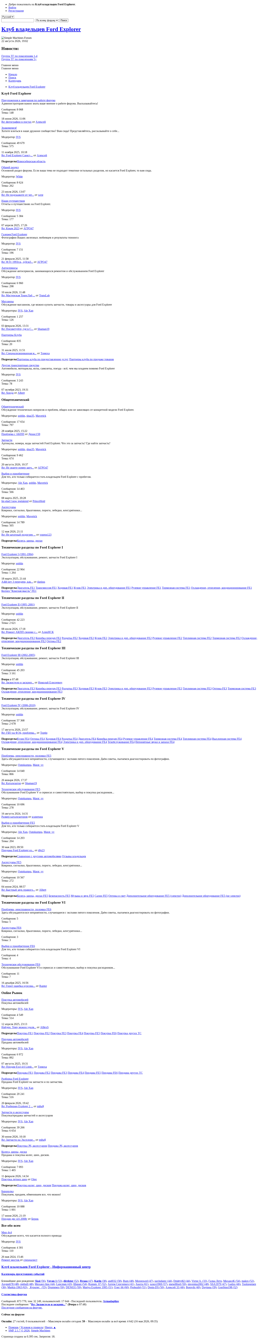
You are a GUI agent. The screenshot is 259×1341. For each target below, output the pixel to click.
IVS (18, 136)
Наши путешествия (13, 200)
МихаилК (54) (231, 1280)
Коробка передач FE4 (109, 738)
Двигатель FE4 (87, 738)
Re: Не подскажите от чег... (17, 194)
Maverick (41, 415)
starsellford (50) (177, 1284)
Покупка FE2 (42, 1033)
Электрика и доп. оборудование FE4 (85, 741)
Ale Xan (28, 310)
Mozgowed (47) (144, 1280)
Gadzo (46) (234, 1284)
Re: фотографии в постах (16, 121)
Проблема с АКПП (12, 434)
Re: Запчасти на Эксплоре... (18, 1139)
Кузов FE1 (80, 587)
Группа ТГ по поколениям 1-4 (19, 56)
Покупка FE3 (58, 1033)
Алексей (41, 121)
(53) (54, 1280)
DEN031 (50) (73, 1287)
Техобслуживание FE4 (121, 741)
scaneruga (37, 816)
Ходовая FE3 (86, 688)
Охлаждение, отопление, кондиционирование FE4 (31, 741)
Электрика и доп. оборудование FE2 (130, 638)
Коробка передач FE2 (48, 638)
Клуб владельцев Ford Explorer (41, 29)
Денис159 (34, 434)
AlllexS (44, 1027)
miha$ (40, 1106)
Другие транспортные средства (20, 365)
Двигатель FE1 (26, 587)
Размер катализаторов (14, 816)
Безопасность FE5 (59, 895)
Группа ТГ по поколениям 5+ (19, 59)
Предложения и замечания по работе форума (28, 100)
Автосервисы (9, 267)
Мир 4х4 (6, 1232)
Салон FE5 (101, 895)
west (40, 194)
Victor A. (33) (199, 1280)
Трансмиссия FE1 (46, 587)
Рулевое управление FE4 (138, 738)
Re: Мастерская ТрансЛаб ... (18, 295)
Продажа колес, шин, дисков (69, 1185)
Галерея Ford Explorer (14, 234)
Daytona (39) (209, 1287)
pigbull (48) (26, 1284)
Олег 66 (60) (121, 1287)
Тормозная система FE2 (226, 638)
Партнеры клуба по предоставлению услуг (43, 359)
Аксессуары (8, 507)
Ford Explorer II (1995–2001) (18, 604)
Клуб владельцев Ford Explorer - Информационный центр (46, 1267)
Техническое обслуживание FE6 (20, 964)
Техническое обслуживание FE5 (20, 789)
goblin (21, 415)
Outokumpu (24, 764)
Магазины (7, 301)
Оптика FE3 (219, 688)
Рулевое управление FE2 (167, 638)
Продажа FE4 (76, 1072)
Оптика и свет (117, 895)
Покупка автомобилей (14, 999)
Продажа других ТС (130, 1072)
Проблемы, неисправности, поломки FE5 (26, 755)
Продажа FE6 (109, 1072)
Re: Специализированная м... (18, 353)
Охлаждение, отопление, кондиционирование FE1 (221, 587)
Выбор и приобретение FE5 (18, 822)
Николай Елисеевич (50, 682)
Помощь (13, 1327)
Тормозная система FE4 (168, 738)
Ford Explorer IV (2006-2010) (18, 705)
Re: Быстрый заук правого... (18, 889)
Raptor (43, 985)
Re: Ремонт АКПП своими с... (19, 632)
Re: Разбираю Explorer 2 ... (17, 1106)
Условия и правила (31, 1327)
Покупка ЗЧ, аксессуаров (32, 1145)
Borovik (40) (193, 1287)
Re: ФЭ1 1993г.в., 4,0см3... (17, 261)
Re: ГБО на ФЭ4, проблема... (18, 732)
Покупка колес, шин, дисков (34, 1185)
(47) (86, 1280)
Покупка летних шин (14, 1179)
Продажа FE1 (25, 1072)
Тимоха (45, 353)
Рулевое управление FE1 (146, 587)
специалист (30, 1259)
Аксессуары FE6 (11, 927)
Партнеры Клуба (11, 334)
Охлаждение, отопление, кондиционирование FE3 (31, 691)
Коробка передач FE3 (48, 688)
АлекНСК (48, 632)
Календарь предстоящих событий (22, 1274)
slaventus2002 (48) (198, 1284)
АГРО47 (28, 228)
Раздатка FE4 (70, 738)
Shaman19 (43, 328)
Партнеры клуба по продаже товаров (91, 359)
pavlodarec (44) (163, 1280)
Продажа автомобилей (15, 1039)
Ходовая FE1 (65, 587)
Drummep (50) (56, 1287)
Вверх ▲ (50, 1327)
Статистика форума (14, 1294)
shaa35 (30, 415)
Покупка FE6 (109, 1033)
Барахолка (7, 1191)
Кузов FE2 (101, 638)
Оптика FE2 (54, 641)
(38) (100, 1280)
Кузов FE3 (101, 688)
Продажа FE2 (42, 1072)
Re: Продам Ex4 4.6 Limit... (17, 1066)
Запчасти (6, 440)
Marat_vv (38, 764)
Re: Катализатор (11, 783)
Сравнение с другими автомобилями (39, 856)
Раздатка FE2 (70, 638)
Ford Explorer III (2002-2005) (18, 654)
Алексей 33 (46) (174, 1287)
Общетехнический (12, 406)
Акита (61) (141, 1284)
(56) (40, 1280)
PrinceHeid (39, 501)
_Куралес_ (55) (37, 1287)
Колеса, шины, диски (29, 540)
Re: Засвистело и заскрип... (17, 682)
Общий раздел (10, 167)
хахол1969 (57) (158, 1284)
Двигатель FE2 (26, 638)
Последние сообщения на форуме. (21, 1307)
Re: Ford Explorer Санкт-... (17, 155)
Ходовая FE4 (53, 738)
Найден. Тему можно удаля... (18, 1027)
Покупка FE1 (25, 1033)
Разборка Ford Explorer (15, 1078)
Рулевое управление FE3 (167, 688)
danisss (41, 581)
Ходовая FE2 (86, 638)
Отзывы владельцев (74, 856)
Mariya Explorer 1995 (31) (98, 1287)
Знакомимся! (9, 127)
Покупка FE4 (75, 1033)
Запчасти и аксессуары (15, 1112)
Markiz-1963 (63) (17, 1287)
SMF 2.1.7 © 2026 (19, 1330)
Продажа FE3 (59, 1072)
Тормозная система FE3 (242, 688)
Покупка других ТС (129, 1033)
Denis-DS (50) (156, 1287)
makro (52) (248, 1280)
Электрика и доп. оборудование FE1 (109, 587)
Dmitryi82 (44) (181, 1280)
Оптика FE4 (37, 738)
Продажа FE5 (93, 1072)
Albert (21, 392)
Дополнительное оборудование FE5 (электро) (153, 895)
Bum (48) (128, 1280)
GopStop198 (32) (228, 1287)
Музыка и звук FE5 (82, 895)
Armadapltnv (111, 1301)
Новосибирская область (31, 161)
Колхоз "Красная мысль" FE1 (18, 590)
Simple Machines (40, 1330)
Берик (35, 1218)
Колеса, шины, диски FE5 (32, 895)
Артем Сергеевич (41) (121, 1284)
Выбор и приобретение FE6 (18, 946)
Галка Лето (215, 1280)
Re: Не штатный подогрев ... (18, 534)
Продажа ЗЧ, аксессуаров (63, 1145)
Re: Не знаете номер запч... (17, 467)
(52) (71, 1280)
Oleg (34, 1179)
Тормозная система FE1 (176, 587)
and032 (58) (115, 1280)
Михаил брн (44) (45, 1284)
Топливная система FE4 (197, 738)
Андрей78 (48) (10, 1284)
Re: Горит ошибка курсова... (18, 985)
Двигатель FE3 (26, 688)
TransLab (44, 295)
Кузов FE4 (23, 738)
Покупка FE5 (92, 1033)
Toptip (43, 732)
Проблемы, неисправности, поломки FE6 (26, 909)
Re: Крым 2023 (10, 228)
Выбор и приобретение (15, 473)
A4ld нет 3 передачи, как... (17, 581)
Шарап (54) (80, 1284)
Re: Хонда (7, 392)
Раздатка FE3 (70, 688)
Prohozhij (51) (138, 1287)
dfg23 (41, 850)
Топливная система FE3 (197, 688)
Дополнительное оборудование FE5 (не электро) (211, 895)
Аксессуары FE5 (11, 862)
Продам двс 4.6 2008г (14, 1218)
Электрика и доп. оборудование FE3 (130, 688)
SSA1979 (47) (218, 1284)
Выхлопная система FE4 (227, 738)
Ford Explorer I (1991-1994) (17, 554)
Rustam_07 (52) (97, 1284)
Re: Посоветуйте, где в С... (17, 328)
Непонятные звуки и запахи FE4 (154, 741)
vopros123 (45, 534)
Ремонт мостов (10, 1259)
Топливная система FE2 (197, 638)
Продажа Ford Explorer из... (17, 850)
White (19, 176)
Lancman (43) (64, 1284)
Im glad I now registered (15, 501)
